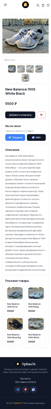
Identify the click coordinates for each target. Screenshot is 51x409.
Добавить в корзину (20, 114)
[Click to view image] (12, 69)
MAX (38, 137)
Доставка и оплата (25, 381)
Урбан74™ (19, 403)
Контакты (25, 378)
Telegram (17, 137)
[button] (5, 4)
